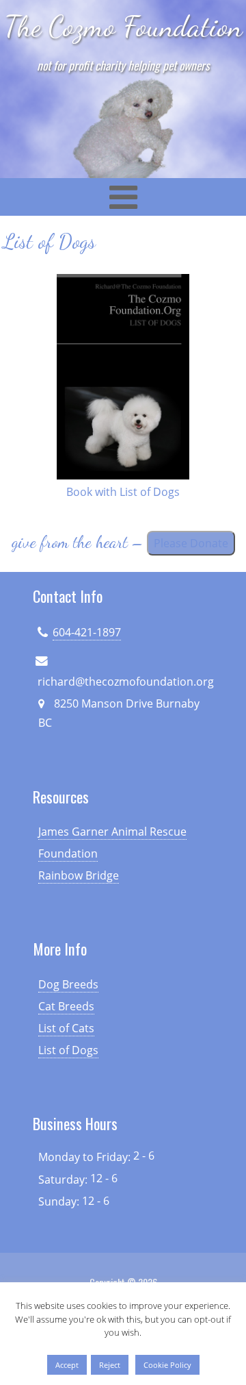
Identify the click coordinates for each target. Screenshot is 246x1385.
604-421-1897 (87, 632)
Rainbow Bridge (78, 875)
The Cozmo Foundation (123, 26)
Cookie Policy (167, 1365)
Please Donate (191, 543)
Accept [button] (67, 1365)
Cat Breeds (66, 1006)
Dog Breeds (68, 984)
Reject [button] (109, 1365)
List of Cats (66, 1028)
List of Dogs (68, 1050)
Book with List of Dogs (123, 491)
